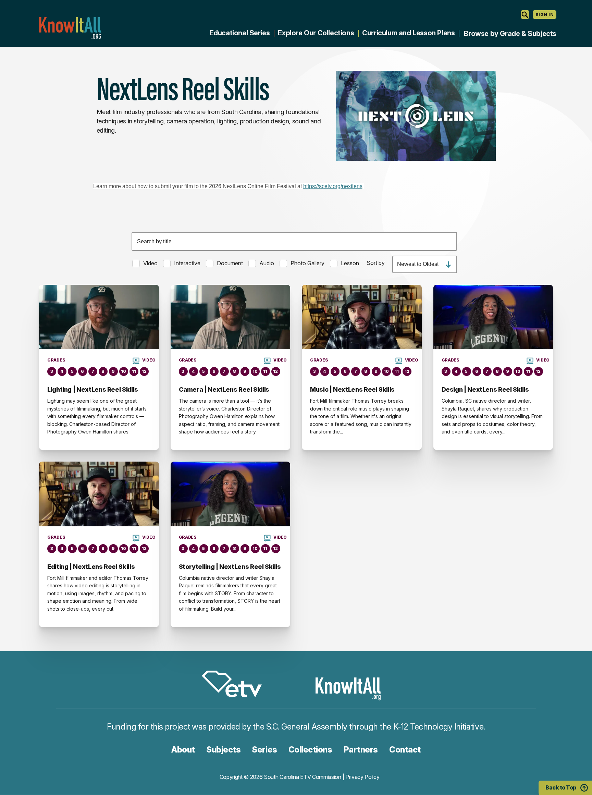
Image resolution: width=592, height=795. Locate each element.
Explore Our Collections (316, 33)
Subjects (223, 750)
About (183, 750)
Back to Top (560, 787)
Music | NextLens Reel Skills (352, 389)
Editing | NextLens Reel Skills (91, 566)
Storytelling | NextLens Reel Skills (230, 566)
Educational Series (240, 33)
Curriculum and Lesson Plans (408, 33)
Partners (361, 750)
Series (264, 750)
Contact (405, 750)
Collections (310, 750)
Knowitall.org (70, 28)
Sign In (544, 14)
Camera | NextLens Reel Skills (224, 389)
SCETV (235, 685)
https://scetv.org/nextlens (332, 186)
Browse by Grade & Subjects (510, 33)
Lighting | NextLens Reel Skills (92, 389)
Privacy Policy (362, 776)
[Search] (525, 14)
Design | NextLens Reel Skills (485, 389)
